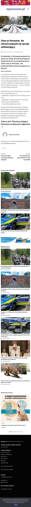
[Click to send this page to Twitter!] (5, 148)
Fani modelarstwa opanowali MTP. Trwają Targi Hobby (23, 156)
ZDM (11, 107)
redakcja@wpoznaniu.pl (6, 477)
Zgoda (15, 504)
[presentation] (2, 413)
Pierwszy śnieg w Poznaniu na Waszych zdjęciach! (7, 156)
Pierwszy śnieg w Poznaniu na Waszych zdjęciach (15, 122)
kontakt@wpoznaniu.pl (9, 143)
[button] (9, 431)
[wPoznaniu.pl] (15, 9)
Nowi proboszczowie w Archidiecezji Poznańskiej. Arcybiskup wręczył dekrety (14, 358)
